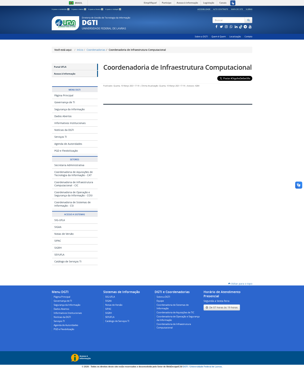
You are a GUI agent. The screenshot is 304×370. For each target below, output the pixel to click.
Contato (248, 36)
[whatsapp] (231, 26)
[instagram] (226, 26)
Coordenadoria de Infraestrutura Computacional (177, 67)
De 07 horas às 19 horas (223, 307)
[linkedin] (236, 26)
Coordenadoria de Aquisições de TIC (175, 312)
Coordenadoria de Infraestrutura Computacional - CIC (73, 184)
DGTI (185, 366)
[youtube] (250, 26)
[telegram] (245, 26)
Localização (235, 36)
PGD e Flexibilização (66, 150)
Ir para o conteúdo (60, 9)
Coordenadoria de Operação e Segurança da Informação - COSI (73, 194)
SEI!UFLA (59, 254)
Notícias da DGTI (64, 130)
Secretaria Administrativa (69, 165)
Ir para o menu (79, 9)
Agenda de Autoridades (68, 143)
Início (80, 49)
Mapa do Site (237, 9)
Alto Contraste (220, 9)
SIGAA (57, 227)
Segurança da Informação (69, 109)
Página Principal (63, 95)
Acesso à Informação (64, 73)
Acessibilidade (203, 9)
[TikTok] (241, 26)
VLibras (249, 9)
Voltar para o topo (241, 283)
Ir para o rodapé (113, 9)
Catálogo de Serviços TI (67, 261)
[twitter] (221, 26)
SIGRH (58, 247)
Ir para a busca (95, 9)
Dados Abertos (63, 116)
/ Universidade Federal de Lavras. (205, 366)
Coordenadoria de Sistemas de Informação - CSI (72, 204)
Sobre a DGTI (201, 36)
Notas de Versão (64, 233)
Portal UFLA (60, 66)
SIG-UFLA (59, 220)
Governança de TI (64, 102)
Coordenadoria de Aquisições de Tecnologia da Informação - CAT (73, 173)
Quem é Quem (218, 36)
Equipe (160, 300)
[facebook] (216, 26)
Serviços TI (60, 136)
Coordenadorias (96, 49)
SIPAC (57, 240)
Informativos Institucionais (70, 123)
